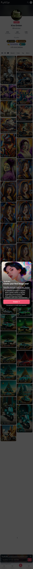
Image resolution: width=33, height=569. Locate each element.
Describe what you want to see (13, 287)
